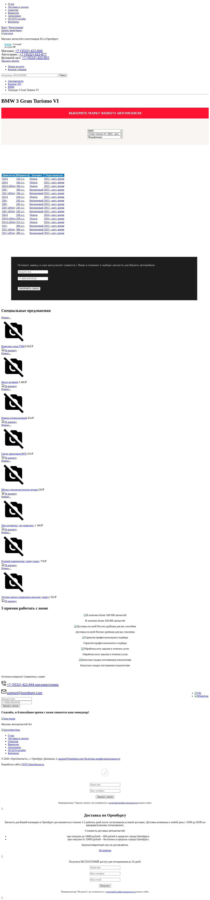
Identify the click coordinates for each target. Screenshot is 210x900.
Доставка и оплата (18, 7)
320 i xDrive (8, 193)
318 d (5, 178)
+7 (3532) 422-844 (28, 51)
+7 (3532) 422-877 (33, 54)
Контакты (13, 21)
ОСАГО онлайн (17, 18)
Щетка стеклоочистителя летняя (19, 489)
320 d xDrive (9, 186)
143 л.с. (20, 178)
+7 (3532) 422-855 (35, 58)
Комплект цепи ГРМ (12, 346)
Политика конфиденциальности (102, 758)
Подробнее (105, 850)
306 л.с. (20, 225)
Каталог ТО (14, 84)
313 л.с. (20, 222)
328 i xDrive (8, 207)
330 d (5, 215)
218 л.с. (20, 197)
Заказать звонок (10, 60)
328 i (4, 200)
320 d (5, 182)
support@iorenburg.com (24, 693)
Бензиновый (36, 189)
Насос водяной (9, 382)
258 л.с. (20, 215)
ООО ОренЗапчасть (33, 764)
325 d (5, 197)
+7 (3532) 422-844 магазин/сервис (33, 684)
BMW (11, 87)
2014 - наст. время (54, 215)
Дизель (33, 178)
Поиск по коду (16, 66)
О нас (11, 4)
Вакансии (13, 13)
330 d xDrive (9, 218)
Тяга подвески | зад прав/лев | (17, 525)
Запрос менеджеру (11, 30)
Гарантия (13, 10)
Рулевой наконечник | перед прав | (20, 561)
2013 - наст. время (54, 178)
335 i (4, 225)
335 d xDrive (9, 222)
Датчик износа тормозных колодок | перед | (25, 597)
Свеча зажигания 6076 (13, 453)
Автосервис (14, 15)
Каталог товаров (17, 69)
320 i (4, 189)
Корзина (8, 44)
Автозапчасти (15, 81)
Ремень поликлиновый (14, 418)
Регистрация (16, 27)
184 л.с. (20, 182)
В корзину (11, 350)
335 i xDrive (8, 229)
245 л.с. (20, 200)
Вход (4, 27)
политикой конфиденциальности (123, 803)
